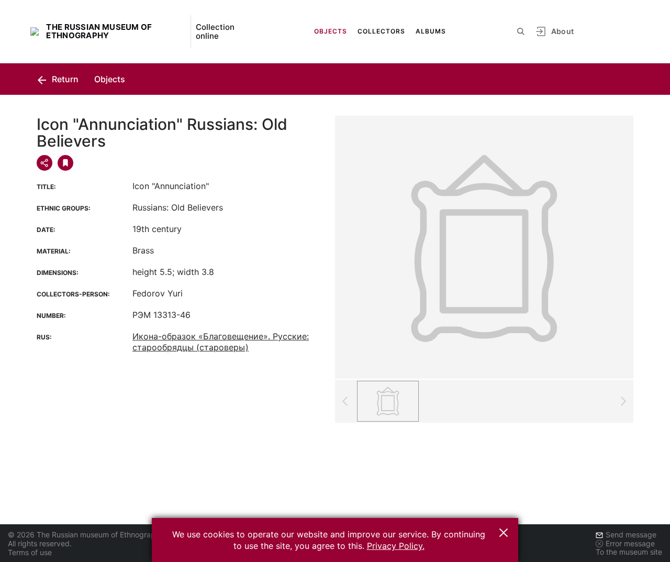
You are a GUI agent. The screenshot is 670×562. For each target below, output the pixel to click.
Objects (330, 31)
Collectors (381, 31)
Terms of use (30, 552)
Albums (431, 31)
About (562, 31)
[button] (503, 533)
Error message (630, 543)
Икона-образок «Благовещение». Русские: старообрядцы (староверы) (220, 341)
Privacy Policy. (396, 546)
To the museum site (629, 551)
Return (64, 79)
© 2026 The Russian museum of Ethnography (86, 534)
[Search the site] (521, 31)
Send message (631, 534)
